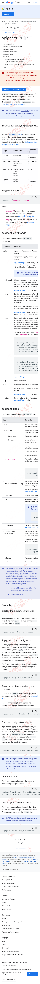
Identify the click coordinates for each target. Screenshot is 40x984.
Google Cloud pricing (8, 883)
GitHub (4, 918)
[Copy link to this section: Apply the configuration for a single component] (16, 689)
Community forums (8, 899)
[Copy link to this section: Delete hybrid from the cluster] (34, 803)
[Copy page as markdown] (27, 38)
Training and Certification (10, 932)
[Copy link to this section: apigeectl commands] (28, 233)
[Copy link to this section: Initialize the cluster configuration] (4, 614)
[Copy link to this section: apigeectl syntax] (23, 190)
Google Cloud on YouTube (10, 951)
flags (15, 134)
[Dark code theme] (32, 197)
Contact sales (6, 890)
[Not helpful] (18, 28)
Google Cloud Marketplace (10, 886)
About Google (6, 962)
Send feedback (9, 32)
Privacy (15, 962)
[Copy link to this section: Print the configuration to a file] (34, 722)
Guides (14, 24)
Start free (8, 14)
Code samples (6, 925)
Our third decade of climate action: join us (17, 969)
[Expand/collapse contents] (13, 44)
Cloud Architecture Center (10, 928)
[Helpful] (14, 28)
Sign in (35, 2)
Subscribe (33, 974)
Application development (28, 21)
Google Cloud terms (9, 966)
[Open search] (25, 2)
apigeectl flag (19, 400)
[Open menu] (3, 2)
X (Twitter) (5, 948)
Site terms (23, 962)
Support (4, 902)
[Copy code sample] (35, 197)
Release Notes (6, 906)
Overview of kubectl (16, 594)
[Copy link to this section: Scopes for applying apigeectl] (4, 129)
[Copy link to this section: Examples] (15, 605)
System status (7, 909)
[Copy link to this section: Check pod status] (21, 777)
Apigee (9, 9)
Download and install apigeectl (13, 104)
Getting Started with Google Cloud (13, 922)
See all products (7, 880)
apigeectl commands (26, 216)
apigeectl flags (19, 263)
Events (4, 944)
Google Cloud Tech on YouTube (12, 955)
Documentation (13, 21)
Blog (3, 941)
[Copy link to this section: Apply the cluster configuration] (34, 640)
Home (3, 21)
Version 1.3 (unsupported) (14, 89)
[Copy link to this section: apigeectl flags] (21, 409)
